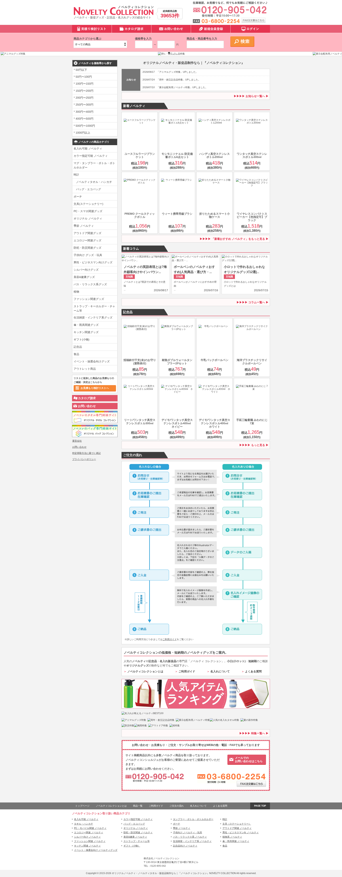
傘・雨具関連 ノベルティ (235, 841)
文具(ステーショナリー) (88, 203)
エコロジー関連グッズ (87, 240)
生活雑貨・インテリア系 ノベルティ (192, 841)
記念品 (78, 346)
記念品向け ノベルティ (185, 845)
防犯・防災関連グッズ (87, 247)
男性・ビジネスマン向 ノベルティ (240, 832)
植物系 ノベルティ (232, 836)
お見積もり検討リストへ (95, 388)
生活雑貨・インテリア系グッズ (93, 317)
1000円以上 (83, 132)
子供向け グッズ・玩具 (88, 255)
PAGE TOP (260, 805)
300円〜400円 (84, 111)
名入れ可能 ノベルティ (88, 148)
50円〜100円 (84, 76)
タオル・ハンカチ (83, 823)
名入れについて (220, 671)
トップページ (82, 805)
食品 (76, 354)
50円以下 (81, 69)
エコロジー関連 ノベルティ (88, 832)
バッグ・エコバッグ (88, 189)
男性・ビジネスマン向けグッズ (93, 262)
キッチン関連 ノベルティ (87, 845)
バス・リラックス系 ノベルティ (190, 836)
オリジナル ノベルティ (88, 218)
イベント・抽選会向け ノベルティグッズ (95, 850)
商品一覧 (137, 805)
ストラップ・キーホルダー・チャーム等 (94, 308)
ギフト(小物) (81, 339)
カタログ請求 (87, 398)
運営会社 (77, 440)
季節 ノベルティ (84, 225)
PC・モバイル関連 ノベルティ (90, 828)
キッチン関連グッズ (86, 332)
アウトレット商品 (85, 368)
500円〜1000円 (85, 125)
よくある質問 (253, 671)
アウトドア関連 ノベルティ (237, 828)
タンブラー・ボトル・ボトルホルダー (193, 819)
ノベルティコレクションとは (145, 671)
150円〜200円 (84, 90)
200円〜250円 (84, 97)
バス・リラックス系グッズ (90, 284)
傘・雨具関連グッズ (86, 324)
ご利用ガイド (169, 639)
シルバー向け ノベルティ (87, 836)
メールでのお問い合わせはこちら (249, 759)
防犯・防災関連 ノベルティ (138, 832)
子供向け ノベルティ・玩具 (187, 832)
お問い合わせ (87, 406)
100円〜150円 (84, 83)
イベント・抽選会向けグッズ (92, 361)
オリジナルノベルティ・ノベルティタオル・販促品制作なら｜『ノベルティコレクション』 (160, 873)
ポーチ (78, 196)
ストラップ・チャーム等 (137, 841)
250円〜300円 (84, 104)
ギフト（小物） (132, 845)
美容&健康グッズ (84, 277)
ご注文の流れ (176, 805)
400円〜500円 (84, 118)
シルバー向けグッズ (86, 269)
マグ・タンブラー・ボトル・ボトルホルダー (94, 165)
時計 (76, 174)
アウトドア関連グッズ (87, 233)
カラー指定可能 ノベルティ (91, 155)
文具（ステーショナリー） (236, 823)
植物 (76, 291)
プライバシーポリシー (84, 459)
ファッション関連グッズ (89, 299)
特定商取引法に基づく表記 (86, 453)
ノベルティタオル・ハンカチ (94, 181)
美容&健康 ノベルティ (135, 836)
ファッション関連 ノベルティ (89, 841)
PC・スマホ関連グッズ (88, 211)
